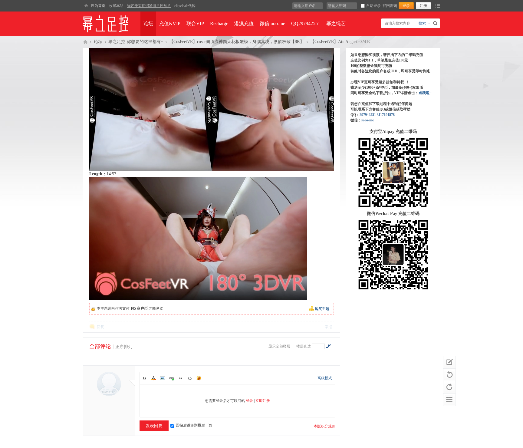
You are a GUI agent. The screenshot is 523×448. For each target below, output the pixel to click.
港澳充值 (244, 23)
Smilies (199, 378)
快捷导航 (438, 6)
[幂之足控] (86, 6)
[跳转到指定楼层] (328, 346)
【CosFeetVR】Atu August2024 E (340, 41)
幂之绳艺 (336, 23)
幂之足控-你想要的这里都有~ (135, 41)
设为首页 (98, 6)
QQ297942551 (305, 23)
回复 (100, 327)
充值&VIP (169, 23)
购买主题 (322, 309)
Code (190, 378)
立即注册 (262, 401)
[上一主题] (449, 374)
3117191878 (386, 115)
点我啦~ (425, 93)
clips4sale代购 (185, 6)
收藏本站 (116, 6)
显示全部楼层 (279, 346)
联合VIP (195, 23)
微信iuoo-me (272, 23)
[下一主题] (449, 387)
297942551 (368, 115)
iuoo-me (367, 120)
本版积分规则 (324, 426)
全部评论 (100, 346)
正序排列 (123, 346)
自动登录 (373, 6)
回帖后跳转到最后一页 (194, 425)
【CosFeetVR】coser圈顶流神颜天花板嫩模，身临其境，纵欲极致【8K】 (236, 41)
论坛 (148, 23)
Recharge (219, 23)
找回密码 (390, 6)
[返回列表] (449, 399)
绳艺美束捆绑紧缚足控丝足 (149, 6)
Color (153, 378)
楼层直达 (303, 346)
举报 (328, 327)
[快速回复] (449, 362)
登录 (249, 401)
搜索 (422, 23)
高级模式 (324, 378)
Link (172, 378)
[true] (436, 23)
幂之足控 (85, 42)
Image (163, 378)
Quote (181, 378)
